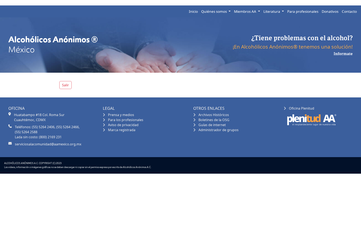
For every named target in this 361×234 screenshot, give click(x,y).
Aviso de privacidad (123, 125)
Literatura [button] (272, 11)
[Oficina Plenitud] (311, 119)
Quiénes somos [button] (214, 11)
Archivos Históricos (213, 114)
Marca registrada (121, 130)
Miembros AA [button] (245, 11)
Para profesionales (302, 11)
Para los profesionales (125, 120)
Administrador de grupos (218, 130)
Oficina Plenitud (301, 108)
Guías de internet (212, 125)
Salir (65, 85)
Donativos (330, 11)
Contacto (349, 11)
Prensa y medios (121, 114)
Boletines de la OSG (213, 120)
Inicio (193, 11)
